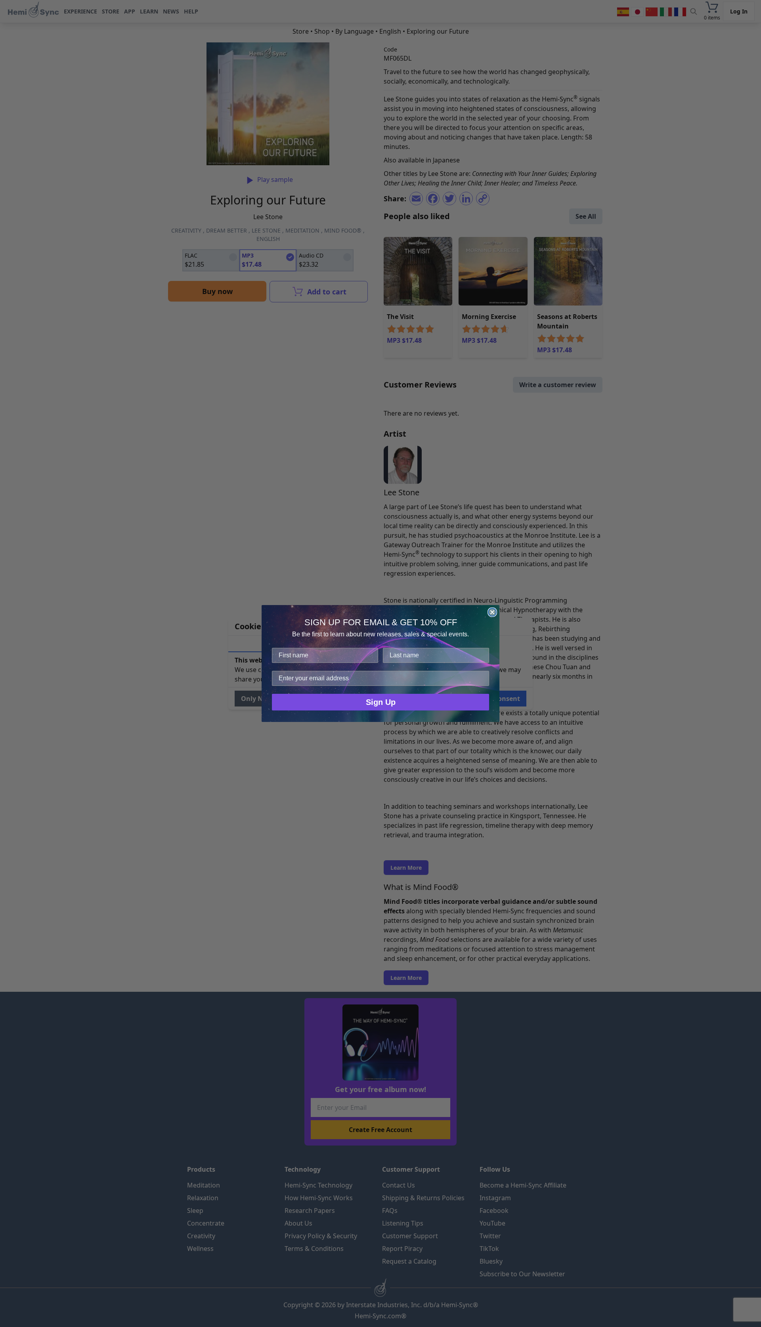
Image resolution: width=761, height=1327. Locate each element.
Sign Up (381, 702)
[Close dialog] (492, 612)
